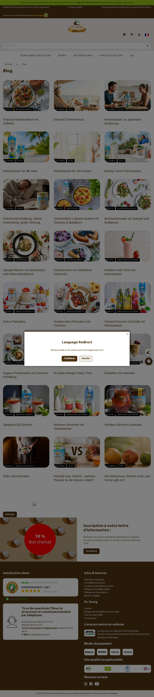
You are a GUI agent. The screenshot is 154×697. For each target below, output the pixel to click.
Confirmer (69, 359)
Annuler (127, 334)
